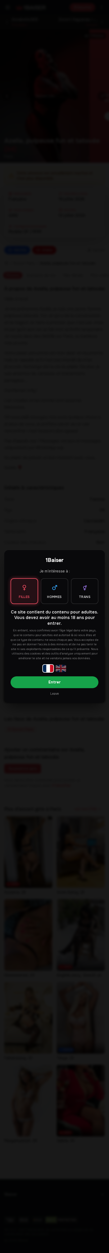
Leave (54, 694)
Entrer (54, 682)
